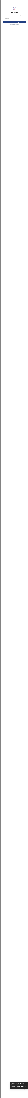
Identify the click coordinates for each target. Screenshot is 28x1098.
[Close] (3, 2)
